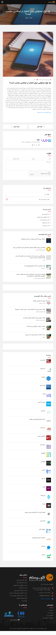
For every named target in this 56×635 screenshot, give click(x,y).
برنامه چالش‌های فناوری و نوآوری (37, 419)
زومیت (43, 260)
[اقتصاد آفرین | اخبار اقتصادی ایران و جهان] (48, 514)
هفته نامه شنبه (41, 402)
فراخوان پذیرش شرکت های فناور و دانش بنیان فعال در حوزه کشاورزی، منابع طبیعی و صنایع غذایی (31, 275)
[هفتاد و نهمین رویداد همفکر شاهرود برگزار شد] (48, 319)
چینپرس (43, 377)
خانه (31, 18)
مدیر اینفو (43, 268)
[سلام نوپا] (48, 412)
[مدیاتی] (48, 556)
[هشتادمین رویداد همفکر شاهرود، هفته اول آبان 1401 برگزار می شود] (48, 249)
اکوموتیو (43, 453)
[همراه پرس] (48, 522)
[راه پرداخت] (48, 429)
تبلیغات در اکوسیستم (48, 618)
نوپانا (44, 394)
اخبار (26, 18)
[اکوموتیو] (48, 455)
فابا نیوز (43, 478)
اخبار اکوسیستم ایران (22, 580)
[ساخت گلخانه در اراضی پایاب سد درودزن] (48, 336)
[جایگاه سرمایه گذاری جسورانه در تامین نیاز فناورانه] (48, 241)
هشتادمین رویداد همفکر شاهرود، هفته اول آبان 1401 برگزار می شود (29, 247)
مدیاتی (43, 555)
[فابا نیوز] (48, 480)
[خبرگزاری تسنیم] (48, 438)
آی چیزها (43, 495)
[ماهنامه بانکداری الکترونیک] (48, 539)
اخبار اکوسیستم (45, 214)
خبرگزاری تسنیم (41, 436)
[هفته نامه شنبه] (48, 404)
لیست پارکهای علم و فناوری (20, 585)
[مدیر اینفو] (48, 370)
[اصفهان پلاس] (48, 531)
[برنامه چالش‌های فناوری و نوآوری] (48, 421)
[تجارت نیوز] (48, 387)
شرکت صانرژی (42, 303)
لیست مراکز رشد (23, 588)
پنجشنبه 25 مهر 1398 (44, 80)
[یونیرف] (9, 614)
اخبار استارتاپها (45, 223)
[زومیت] (48, 505)
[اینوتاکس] (48, 463)
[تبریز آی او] (48, 446)
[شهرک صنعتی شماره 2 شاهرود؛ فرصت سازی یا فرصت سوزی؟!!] (48, 311)
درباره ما (51, 610)
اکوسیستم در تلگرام (45, 599)
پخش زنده (24, 601)
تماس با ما (50, 613)
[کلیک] (48, 488)
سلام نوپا (43, 411)
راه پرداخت (42, 428)
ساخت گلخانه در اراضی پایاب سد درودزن (35, 335)
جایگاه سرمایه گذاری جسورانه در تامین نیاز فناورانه (33, 239)
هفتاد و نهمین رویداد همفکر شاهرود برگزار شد (34, 318)
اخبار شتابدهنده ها (44, 220)
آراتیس (43, 470)
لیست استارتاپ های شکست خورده (18, 593)
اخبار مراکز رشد (45, 226)
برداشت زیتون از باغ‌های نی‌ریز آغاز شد (36, 326)
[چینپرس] (48, 378)
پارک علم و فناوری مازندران (39, 278)
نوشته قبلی (39, 127)
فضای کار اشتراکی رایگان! (39, 301)
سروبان (43, 328)
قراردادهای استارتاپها (22, 598)
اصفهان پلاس (42, 529)
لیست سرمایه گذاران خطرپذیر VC (18, 596)
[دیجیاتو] (48, 548)
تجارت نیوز (42, 385)
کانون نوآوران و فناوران (40, 250)
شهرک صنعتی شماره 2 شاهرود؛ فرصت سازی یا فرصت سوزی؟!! (30, 309)
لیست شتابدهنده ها (22, 583)
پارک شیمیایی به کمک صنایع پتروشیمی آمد (34, 266)
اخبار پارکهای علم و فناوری (43, 217)
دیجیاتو (43, 546)
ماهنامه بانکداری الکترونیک (38, 538)
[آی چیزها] (48, 497)
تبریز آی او (42, 445)
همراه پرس (42, 521)
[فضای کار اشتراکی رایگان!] (48, 302)
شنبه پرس (42, 360)
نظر (35, 80)
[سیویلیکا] (21, 614)
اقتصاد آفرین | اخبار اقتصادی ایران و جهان (35, 512)
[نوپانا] (48, 395)
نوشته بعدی (16, 127)
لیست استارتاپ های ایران (20, 590)
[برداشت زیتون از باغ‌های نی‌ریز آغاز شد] (48, 328)
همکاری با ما (50, 615)
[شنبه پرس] (48, 361)
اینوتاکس (43, 461)
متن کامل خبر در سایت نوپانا (44, 112)
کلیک (44, 487)
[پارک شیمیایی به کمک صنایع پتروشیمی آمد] (48, 267)
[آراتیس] (48, 471)
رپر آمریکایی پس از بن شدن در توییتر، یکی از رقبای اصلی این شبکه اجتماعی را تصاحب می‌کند (30, 256)
